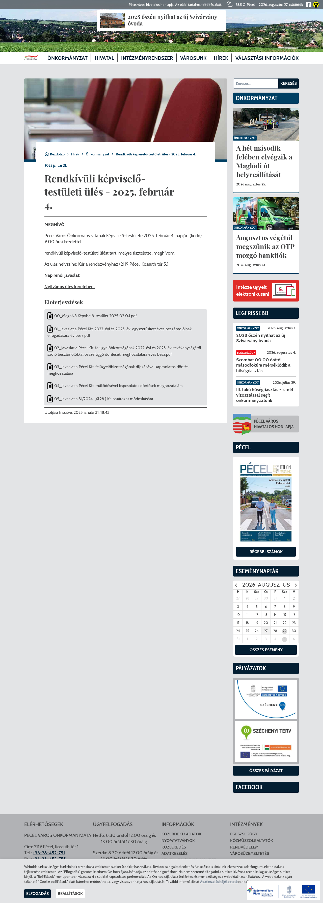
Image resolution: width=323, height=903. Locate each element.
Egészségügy (246, 352)
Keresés (288, 83)
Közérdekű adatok (182, 834)
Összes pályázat (266, 770)
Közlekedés (174, 847)
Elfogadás (37, 893)
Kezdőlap (57, 154)
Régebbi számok (266, 551)
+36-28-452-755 (49, 859)
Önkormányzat (97, 154)
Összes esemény (266, 649)
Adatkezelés (174, 853)
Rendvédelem (244, 847)
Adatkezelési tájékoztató (219, 881)
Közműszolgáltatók (251, 840)
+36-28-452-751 (49, 853)
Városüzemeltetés (249, 853)
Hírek (75, 154)
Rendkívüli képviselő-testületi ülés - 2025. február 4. (156, 154)
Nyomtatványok (178, 840)
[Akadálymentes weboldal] (315, 5)
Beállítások (70, 893)
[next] (296, 585)
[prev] (236, 585)
